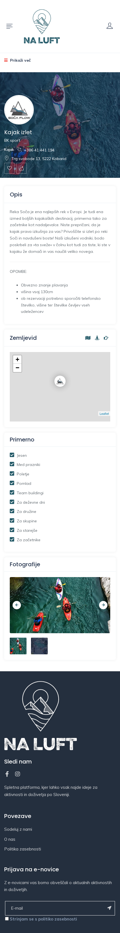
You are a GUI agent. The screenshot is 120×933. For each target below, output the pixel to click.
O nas (9, 839)
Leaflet (104, 413)
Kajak (9, 149)
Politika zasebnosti (22, 849)
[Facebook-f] (7, 774)
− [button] (17, 367)
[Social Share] (21, 168)
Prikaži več (20, 60)
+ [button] (17, 359)
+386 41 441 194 (39, 150)
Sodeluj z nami (18, 829)
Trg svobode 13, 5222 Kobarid (38, 158)
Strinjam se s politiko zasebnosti (43, 919)
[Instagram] (17, 774)
